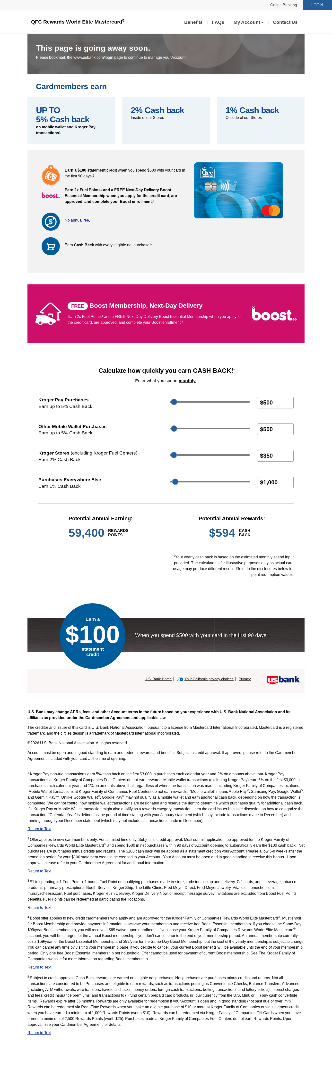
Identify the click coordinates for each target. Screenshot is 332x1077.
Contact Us (285, 22)
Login (317, 5)
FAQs (218, 22)
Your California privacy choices (209, 679)
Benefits (193, 22)
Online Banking (283, 5)
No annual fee (77, 220)
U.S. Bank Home (158, 679)
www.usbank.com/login (93, 57)
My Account (247, 22)
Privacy (245, 679)
